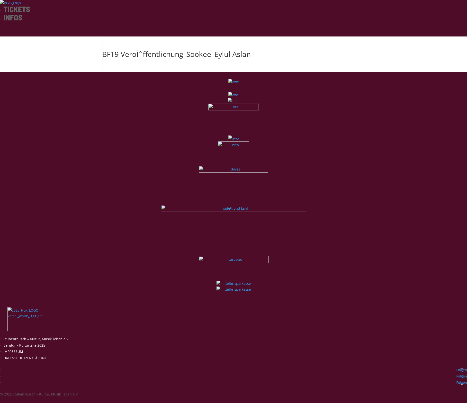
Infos (12, 17)
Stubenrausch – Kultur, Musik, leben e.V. (36, 339)
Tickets (16, 9)
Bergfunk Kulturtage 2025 (24, 345)
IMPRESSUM (13, 351)
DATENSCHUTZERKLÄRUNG (25, 358)
